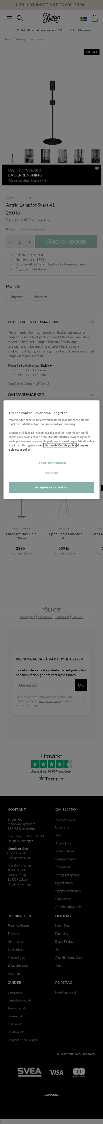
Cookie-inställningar (51, 462)
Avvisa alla (51, 472)
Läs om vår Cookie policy (60, 445)
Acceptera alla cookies (51, 487)
